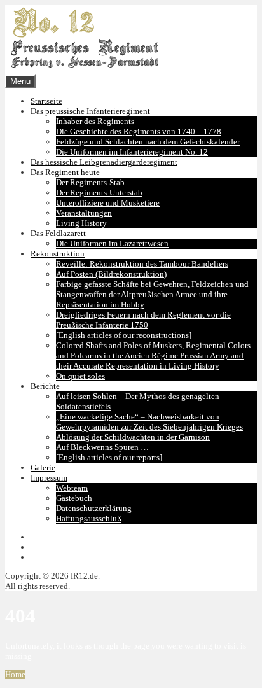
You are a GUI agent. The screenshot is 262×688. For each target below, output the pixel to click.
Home (15, 674)
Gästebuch (74, 498)
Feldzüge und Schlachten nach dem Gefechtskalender (148, 141)
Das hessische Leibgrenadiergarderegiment (104, 162)
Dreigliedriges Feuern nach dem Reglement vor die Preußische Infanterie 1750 (143, 320)
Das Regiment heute (65, 172)
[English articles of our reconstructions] (123, 335)
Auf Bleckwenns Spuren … (102, 447)
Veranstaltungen (84, 213)
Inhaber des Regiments (95, 121)
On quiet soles (80, 376)
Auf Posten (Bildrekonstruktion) (111, 274)
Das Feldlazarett (58, 233)
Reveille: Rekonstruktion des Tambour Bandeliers (142, 264)
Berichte (45, 386)
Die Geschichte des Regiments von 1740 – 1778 (138, 131)
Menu (20, 81)
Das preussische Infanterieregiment (90, 111)
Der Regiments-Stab (90, 182)
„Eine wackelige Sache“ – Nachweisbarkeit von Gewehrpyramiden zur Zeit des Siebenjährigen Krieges (149, 422)
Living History (81, 223)
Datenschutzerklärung (94, 508)
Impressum (49, 477)
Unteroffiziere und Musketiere (108, 202)
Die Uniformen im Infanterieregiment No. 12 (132, 152)
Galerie (43, 467)
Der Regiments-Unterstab (99, 192)
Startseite (46, 101)
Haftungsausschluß (88, 518)
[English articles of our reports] (109, 457)
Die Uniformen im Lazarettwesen (112, 243)
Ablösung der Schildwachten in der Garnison (133, 437)
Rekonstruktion (58, 253)
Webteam (72, 488)
